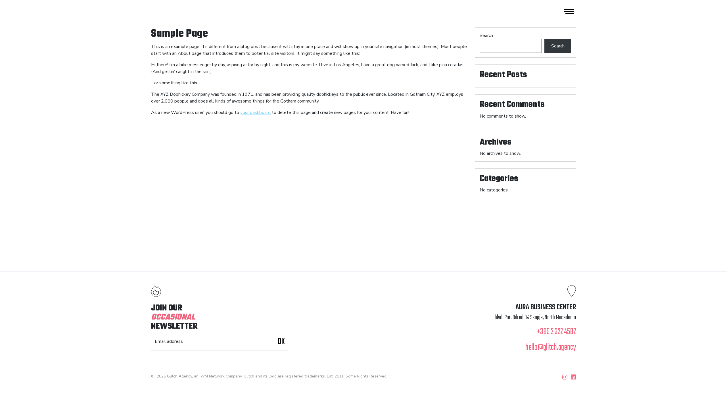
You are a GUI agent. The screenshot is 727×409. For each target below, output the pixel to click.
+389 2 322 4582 (556, 331)
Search (486, 35)
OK (281, 341)
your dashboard (255, 112)
